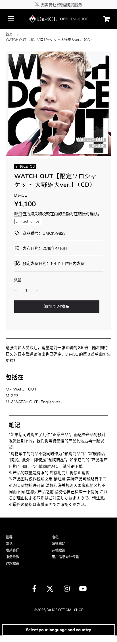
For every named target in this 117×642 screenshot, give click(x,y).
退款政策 (12, 563)
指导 (9, 537)
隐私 (55, 537)
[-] (15, 290)
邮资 (18, 213)
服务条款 (12, 557)
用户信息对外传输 (65, 557)
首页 (9, 34)
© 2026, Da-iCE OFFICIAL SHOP (58, 610)
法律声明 (58, 544)
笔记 (9, 544)
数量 (18, 280)
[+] (36, 290)
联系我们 (12, 550)
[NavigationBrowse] (10, 18)
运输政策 (58, 550)
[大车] (105, 18)
